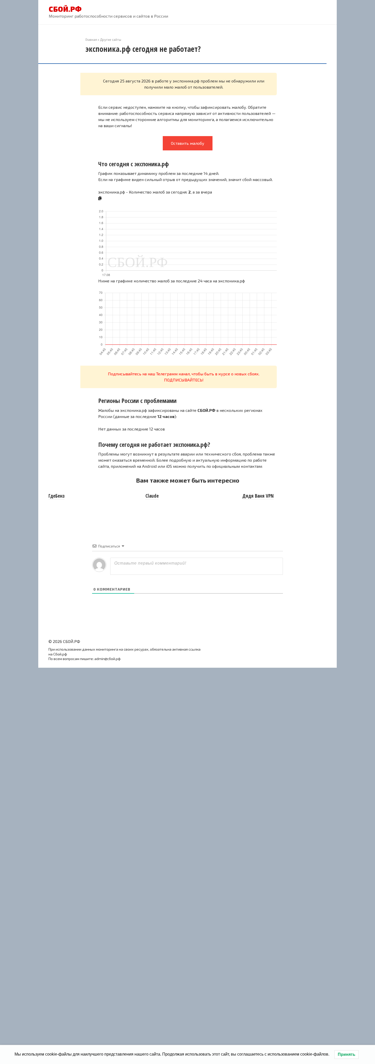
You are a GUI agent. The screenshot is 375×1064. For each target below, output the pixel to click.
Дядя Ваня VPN (258, 496)
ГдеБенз (56, 496)
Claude (152, 496)
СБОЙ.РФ (65, 9)
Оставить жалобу (187, 143)
